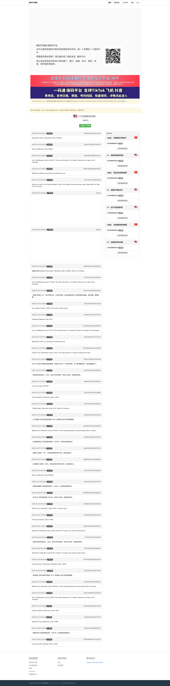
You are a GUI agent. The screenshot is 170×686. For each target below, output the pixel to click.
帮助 (132, 2)
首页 (109, 2)
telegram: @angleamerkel (94, 662)
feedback (32, 671)
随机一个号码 (85, 125)
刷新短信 (85, 120)
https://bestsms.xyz (55, 683)
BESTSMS (33, 2)
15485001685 (120, 225)
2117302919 (117, 207)
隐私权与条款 (33, 662)
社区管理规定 (33, 665)
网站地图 (60, 665)
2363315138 (117, 242)
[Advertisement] (85, 27)
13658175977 (119, 138)
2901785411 (117, 190)
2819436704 (117, 155)
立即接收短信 (122, 149)
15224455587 (120, 173)
